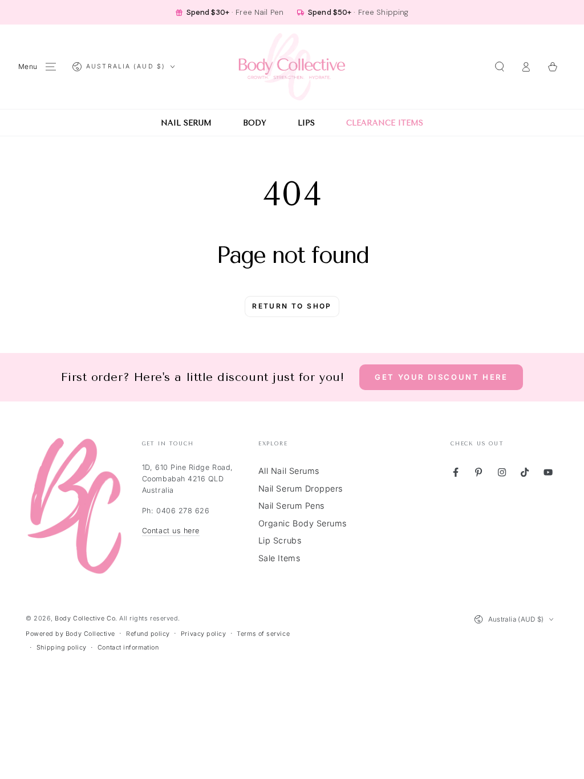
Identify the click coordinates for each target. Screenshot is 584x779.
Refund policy (148, 634)
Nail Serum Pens (291, 505)
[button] (499, 66)
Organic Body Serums (302, 523)
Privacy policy (203, 634)
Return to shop (292, 306)
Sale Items (279, 558)
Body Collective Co (85, 618)
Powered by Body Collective (70, 634)
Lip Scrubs (279, 540)
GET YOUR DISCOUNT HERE (441, 377)
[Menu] (51, 66)
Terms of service (263, 634)
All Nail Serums (288, 471)
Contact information (128, 647)
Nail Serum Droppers (300, 488)
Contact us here (171, 530)
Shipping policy (61, 647)
